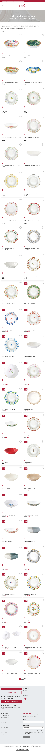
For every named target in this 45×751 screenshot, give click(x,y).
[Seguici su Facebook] (24, 699)
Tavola (20, 18)
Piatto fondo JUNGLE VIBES (29, 303)
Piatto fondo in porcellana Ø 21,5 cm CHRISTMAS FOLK (9, 249)
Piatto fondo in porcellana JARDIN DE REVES (33, 647)
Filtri (4, 31)
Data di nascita (26, 725)
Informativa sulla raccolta (22, 749)
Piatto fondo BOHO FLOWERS (30, 621)
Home (11, 18)
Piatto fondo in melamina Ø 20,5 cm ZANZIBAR (33, 56)
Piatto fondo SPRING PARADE (8, 621)
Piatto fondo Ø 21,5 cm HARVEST (8, 303)
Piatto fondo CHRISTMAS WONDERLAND (32, 673)
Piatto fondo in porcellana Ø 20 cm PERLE (32, 165)
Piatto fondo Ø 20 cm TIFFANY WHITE (9, 673)
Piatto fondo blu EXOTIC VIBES (8, 356)
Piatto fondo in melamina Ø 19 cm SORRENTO (33, 82)
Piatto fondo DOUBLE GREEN (8, 568)
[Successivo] (25, 679)
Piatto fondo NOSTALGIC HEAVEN (31, 515)
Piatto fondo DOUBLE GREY (29, 541)
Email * (24, 719)
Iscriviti (26, 737)
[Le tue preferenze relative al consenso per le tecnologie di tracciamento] (2, 749)
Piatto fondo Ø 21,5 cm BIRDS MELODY (31, 137)
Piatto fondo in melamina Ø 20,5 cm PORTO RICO (10, 83)
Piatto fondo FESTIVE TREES (7, 436)
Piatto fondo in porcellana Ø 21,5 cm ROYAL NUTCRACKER (32, 193)
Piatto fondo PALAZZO (28, 568)
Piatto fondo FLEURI (6, 488)
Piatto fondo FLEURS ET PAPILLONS (9, 647)
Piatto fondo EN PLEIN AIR (7, 383)
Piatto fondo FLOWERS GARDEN (8, 409)
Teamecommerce (23, 746)
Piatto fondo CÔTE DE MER (7, 330)
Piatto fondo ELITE (5, 462)
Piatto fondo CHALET (28, 462)
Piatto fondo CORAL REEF (7, 541)
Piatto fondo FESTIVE (28, 409)
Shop (15, 18)
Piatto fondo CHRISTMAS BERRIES (31, 436)
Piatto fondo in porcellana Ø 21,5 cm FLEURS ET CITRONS (11, 110)
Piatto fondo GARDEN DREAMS (30, 594)
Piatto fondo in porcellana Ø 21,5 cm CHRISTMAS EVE (9, 221)
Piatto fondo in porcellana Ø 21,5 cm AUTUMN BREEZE (33, 277)
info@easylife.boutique (8, 707)
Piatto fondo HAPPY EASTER (29, 383)
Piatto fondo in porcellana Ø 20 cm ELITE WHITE (10, 277)
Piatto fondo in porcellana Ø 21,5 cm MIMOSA (11, 193)
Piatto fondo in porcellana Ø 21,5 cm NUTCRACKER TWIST (31, 221)
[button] (4, 5)
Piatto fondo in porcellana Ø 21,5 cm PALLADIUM (31, 249)
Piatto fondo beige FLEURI (29, 488)
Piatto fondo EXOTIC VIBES (29, 330)
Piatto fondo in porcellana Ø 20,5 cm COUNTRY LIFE (11, 138)
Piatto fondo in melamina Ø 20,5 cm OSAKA (10, 56)
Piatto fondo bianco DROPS (29, 356)
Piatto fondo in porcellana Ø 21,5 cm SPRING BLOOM (11, 166)
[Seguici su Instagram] (27, 699)
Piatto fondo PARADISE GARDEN (8, 515)
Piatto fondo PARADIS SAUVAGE (8, 594)
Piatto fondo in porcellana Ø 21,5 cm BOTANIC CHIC (33, 110)
